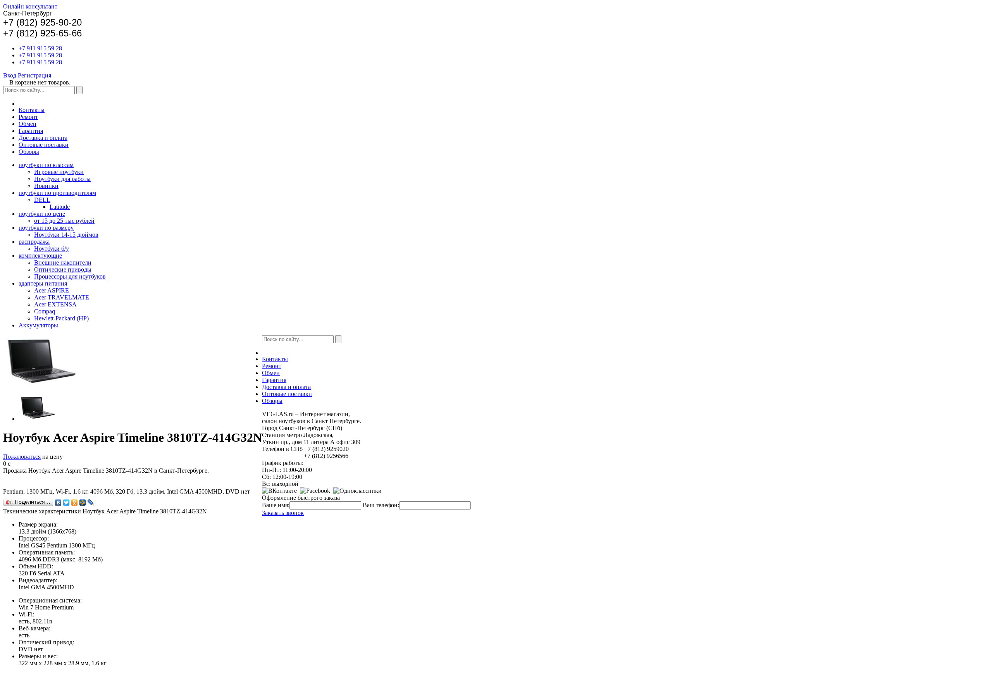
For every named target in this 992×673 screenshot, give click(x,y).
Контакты (32, 110)
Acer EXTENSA (55, 304)
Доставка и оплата (43, 137)
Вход (9, 75)
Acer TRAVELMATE (61, 297)
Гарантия (31, 130)
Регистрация (34, 75)
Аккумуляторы (38, 325)
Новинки (46, 185)
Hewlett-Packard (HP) (61, 318)
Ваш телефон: (381, 505)
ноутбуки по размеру (46, 227)
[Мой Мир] (83, 502)
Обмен (27, 123)
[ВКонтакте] (58, 502)
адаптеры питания (43, 283)
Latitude (60, 206)
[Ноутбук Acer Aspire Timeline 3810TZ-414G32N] (38, 418)
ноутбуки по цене (42, 213)
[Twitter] (66, 502)
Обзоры (29, 151)
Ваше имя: (275, 505)
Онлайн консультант (30, 6)
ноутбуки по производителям (57, 192)
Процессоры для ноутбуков (70, 276)
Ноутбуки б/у (51, 248)
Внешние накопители (62, 262)
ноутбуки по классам (46, 165)
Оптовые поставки (44, 144)
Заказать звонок (283, 512)
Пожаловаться (22, 456)
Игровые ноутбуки (59, 172)
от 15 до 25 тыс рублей (64, 220)
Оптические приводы (62, 269)
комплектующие (40, 255)
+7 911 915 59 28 (40, 48)
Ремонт (28, 117)
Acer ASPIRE (51, 290)
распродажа (34, 241)
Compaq (44, 311)
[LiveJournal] (91, 502)
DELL (42, 199)
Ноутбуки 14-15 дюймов (66, 234)
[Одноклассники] (75, 502)
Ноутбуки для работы (62, 179)
